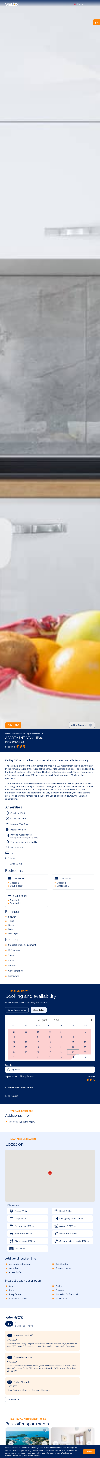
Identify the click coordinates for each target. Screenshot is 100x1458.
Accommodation (18, 733)
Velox (7, 733)
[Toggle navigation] (90, 4)
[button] (79, 4)
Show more (13, 1399)
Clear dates (38, 1010)
